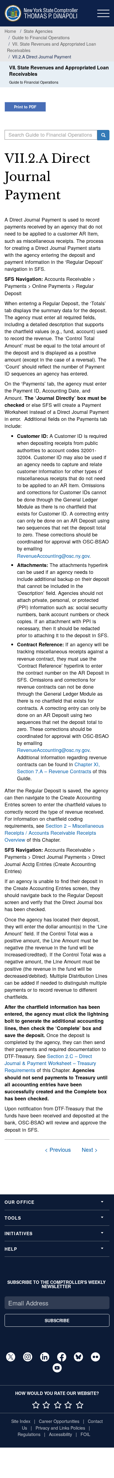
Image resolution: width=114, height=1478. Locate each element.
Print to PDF (25, 107)
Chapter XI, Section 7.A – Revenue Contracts (58, 767)
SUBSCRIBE (57, 1320)
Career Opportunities (59, 1421)
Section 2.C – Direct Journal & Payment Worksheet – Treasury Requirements (50, 1063)
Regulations (29, 1434)
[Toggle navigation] (103, 13)
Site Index (20, 1421)
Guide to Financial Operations (41, 37)
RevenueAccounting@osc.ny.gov (53, 555)
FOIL (85, 1434)
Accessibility (60, 1434)
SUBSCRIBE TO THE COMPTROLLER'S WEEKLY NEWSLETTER (56, 1284)
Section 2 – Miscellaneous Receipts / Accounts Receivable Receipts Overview (54, 832)
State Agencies (38, 31)
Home (10, 31)
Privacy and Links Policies (60, 1428)
